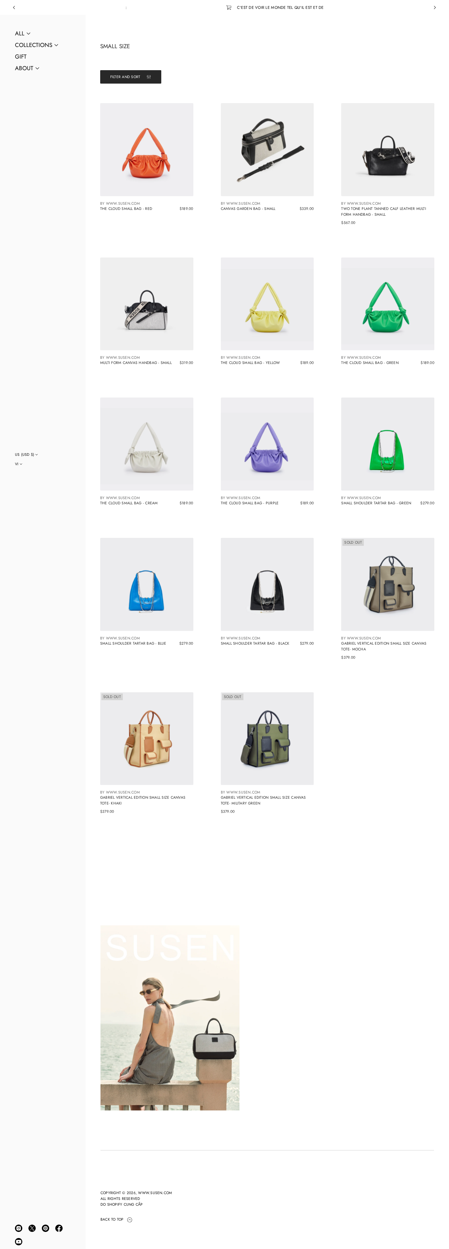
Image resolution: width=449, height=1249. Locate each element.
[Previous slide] (14, 7)
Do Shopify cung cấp (121, 1204)
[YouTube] (18, 1241)
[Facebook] (59, 1228)
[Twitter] (32, 1228)
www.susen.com (155, 1193)
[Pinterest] (45, 1228)
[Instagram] (18, 1228)
